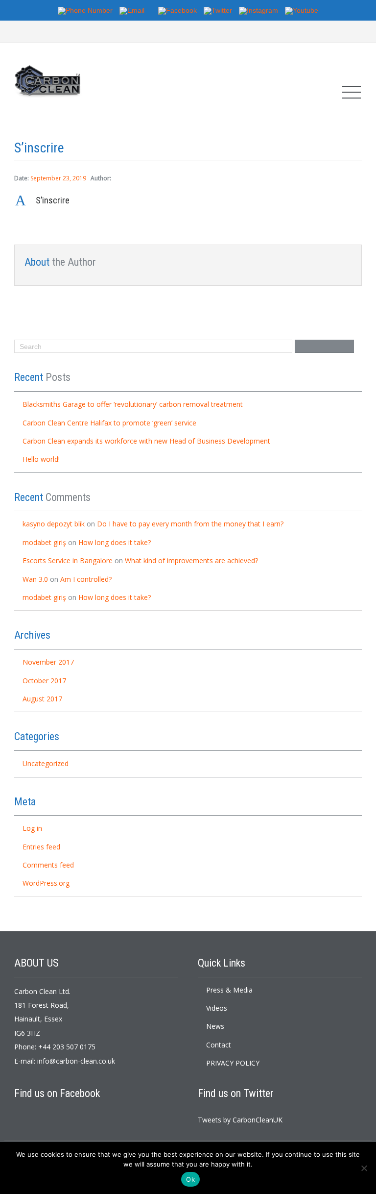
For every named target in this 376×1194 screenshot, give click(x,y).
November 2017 (48, 662)
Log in (32, 828)
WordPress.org (46, 883)
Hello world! (41, 459)
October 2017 (44, 680)
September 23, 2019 (58, 178)
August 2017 (42, 698)
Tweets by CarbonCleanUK (240, 1119)
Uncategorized (46, 763)
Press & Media (229, 990)
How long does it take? (114, 542)
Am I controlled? (86, 579)
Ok (190, 1179)
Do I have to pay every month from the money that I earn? (190, 523)
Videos (216, 1008)
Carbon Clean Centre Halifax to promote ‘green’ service (109, 422)
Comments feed (48, 865)
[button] (188, 200)
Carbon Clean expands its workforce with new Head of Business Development (146, 441)
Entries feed (41, 846)
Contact (218, 1044)
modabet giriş (44, 542)
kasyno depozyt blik (54, 523)
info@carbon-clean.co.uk (76, 1061)
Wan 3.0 (35, 579)
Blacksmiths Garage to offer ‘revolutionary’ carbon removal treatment (133, 404)
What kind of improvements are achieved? (191, 560)
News (215, 1026)
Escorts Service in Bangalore (68, 560)
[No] (364, 1168)
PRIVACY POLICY (232, 1063)
